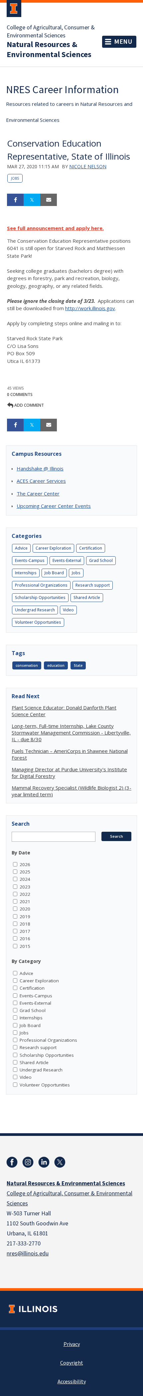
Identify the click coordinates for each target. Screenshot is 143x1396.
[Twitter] (60, 1162)
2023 (25, 887)
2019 (25, 917)
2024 (25, 879)
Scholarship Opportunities (40, 597)
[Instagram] (28, 1162)
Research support (92, 585)
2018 (25, 924)
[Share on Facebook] (15, 200)
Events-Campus (30, 560)
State (78, 665)
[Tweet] (32, 200)
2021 (25, 902)
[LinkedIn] (44, 1162)
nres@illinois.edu (28, 1253)
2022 (25, 894)
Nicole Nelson (87, 166)
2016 (25, 939)
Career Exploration (53, 548)
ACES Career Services (41, 480)
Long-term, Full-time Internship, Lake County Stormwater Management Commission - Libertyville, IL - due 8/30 (71, 733)
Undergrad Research (35, 610)
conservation (27, 665)
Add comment (28, 405)
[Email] (48, 200)
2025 (25, 872)
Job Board (54, 573)
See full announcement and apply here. (55, 228)
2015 (25, 946)
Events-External (67, 560)
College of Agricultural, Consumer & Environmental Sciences (51, 32)
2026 (25, 864)
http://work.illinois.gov (90, 308)
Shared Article (86, 597)
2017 (25, 931)
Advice (21, 548)
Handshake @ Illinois (40, 468)
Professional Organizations (41, 585)
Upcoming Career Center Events (54, 506)
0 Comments (20, 394)
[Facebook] (12, 1162)
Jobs (15, 178)
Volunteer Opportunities (38, 622)
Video (68, 610)
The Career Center (38, 493)
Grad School (101, 560)
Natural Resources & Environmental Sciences (49, 50)
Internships (26, 573)
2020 (25, 909)
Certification (90, 548)
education (56, 665)
